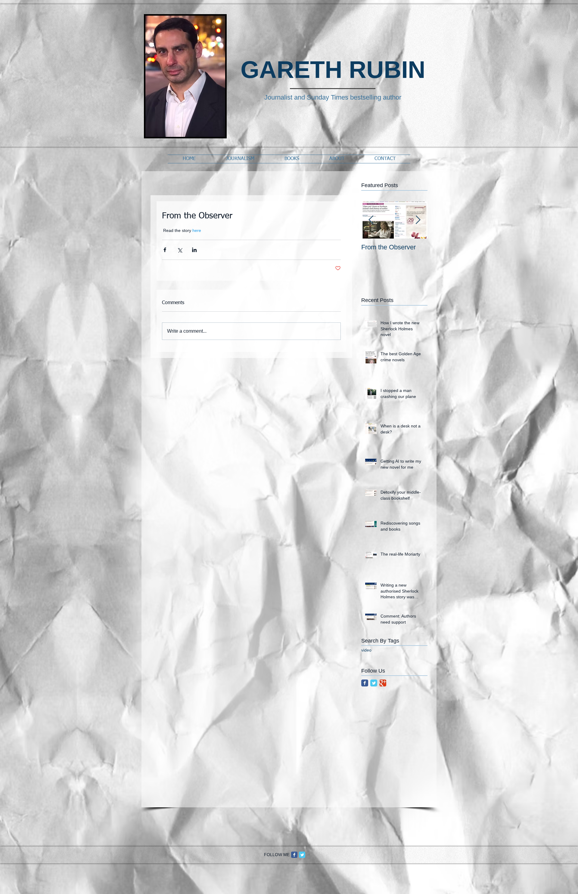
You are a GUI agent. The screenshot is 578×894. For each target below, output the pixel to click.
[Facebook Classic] (364, 683)
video (366, 650)
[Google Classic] (382, 683)
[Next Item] (418, 220)
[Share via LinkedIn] (194, 250)
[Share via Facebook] (165, 250)
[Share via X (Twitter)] (179, 250)
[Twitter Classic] (373, 683)
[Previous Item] (371, 220)
